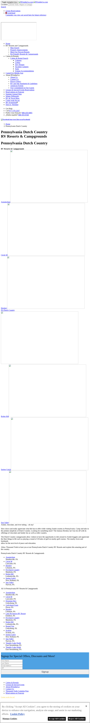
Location (4, 4)
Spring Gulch (6, 469)
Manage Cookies (9, 719)
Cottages (18, 60)
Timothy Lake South (13, 647)
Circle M (4, 255)
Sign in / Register (12, 105)
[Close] (86, 706)
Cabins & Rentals (12, 683)
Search (3, 7)
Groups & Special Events (15, 685)
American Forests (16, 86)
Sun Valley (5, 523)
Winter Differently (12, 96)
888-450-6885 (27, 113)
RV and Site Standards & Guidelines (23, 84)
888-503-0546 (23, 115)
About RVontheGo (13, 687)
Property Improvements (19, 50)
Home (8, 44)
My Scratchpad (11, 103)
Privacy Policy (15, 81)
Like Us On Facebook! (9, 679)
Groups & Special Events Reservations (20, 90)
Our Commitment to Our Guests (22, 88)
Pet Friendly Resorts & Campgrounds (24, 54)
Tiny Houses (19, 65)
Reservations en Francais (15, 92)
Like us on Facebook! (23, 119)
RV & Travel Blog (12, 98)
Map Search (14, 48)
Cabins (17, 63)
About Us (14, 77)
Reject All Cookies (77, 719)
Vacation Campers (21, 67)
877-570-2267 (14, 111)
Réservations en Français (15, 693)
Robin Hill (5, 416)
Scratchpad (26, 14)
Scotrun (8, 630)
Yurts (17, 69)
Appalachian (5, 202)
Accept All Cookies (57, 719)
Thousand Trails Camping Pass (17, 691)
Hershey (4, 308)
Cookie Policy (17, 714)
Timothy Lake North (13, 643)
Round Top (10, 626)
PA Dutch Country (8, 310)
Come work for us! (13, 100)
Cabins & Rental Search (19, 58)
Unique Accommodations (24, 71)
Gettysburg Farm (12, 605)
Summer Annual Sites (14, 94)
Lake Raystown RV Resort (16, 614)
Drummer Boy (11, 601)
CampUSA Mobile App (14, 73)
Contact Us (14, 79)
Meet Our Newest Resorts (20, 52)
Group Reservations (13, 11)
